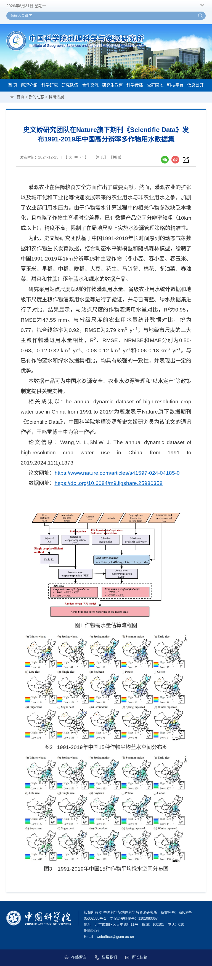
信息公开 (195, 85)
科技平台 (175, 85)
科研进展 (56, 97)
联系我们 (109, 957)
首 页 (12, 85)
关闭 (116, 157)
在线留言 (79, 957)
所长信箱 (139, 957)
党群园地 (155, 85)
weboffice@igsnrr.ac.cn (115, 937)
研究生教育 (112, 85)
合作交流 (90, 85)
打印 (100, 157)
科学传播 (134, 85)
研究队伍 (70, 85)
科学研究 (49, 85)
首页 (20, 97)
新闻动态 (36, 97)
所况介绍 (29, 85)
